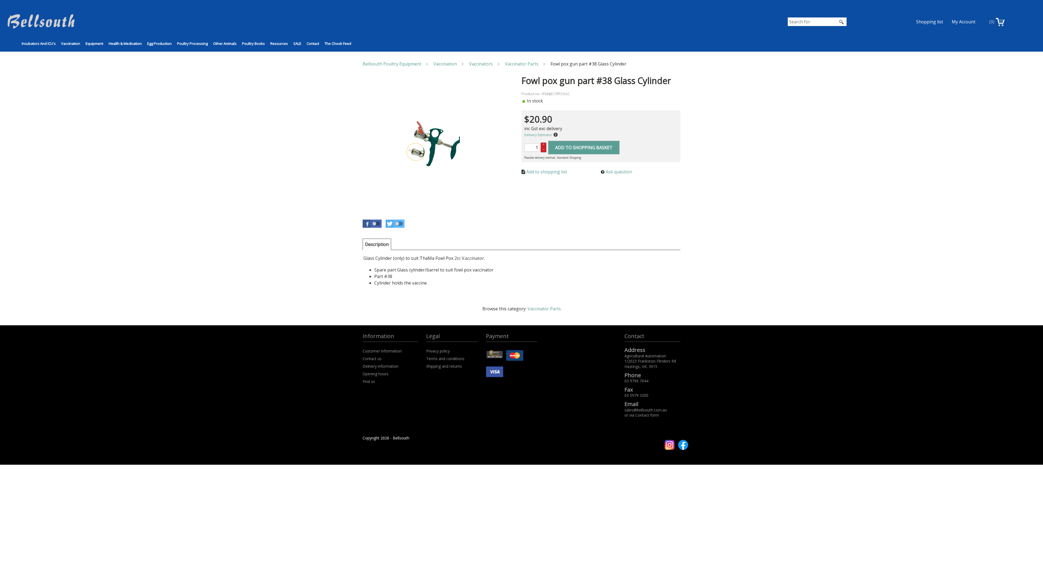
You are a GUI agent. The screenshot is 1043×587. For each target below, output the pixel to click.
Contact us (372, 358)
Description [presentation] (377, 244)
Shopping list (929, 22)
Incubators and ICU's (39, 43)
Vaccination (70, 43)
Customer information (382, 351)
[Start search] (842, 22)
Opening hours (375, 373)
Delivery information (380, 366)
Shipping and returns (444, 366)
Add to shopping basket (583, 148)
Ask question (619, 172)
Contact (313, 43)
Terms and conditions (445, 358)
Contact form (647, 415)
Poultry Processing (192, 43)
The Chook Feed (338, 43)
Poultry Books (253, 43)
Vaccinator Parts (544, 309)
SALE (297, 43)
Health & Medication (125, 43)
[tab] (377, 244)
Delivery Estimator (538, 135)
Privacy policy (438, 351)
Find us (369, 381)
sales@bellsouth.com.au (645, 410)
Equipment (94, 43)
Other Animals (225, 43)
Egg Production (159, 43)
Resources (279, 43)
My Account (963, 22)
